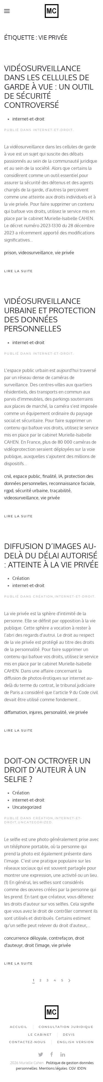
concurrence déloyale (25, 938)
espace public (26, 476)
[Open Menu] (7, 11)
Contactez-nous (27, 1042)
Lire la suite (18, 271)
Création (20, 578)
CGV (72, 1068)
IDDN (81, 1068)
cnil (7, 476)
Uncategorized (26, 807)
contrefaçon (61, 938)
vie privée (64, 252)
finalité (49, 476)
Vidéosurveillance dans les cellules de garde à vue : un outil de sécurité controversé (48, 86)
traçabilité (60, 490)
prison (10, 252)
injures (35, 712)
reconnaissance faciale (71, 483)
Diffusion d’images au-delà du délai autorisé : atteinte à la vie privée (51, 555)
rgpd (8, 490)
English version (75, 1042)
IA (60, 476)
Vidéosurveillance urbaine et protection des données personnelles (50, 314)
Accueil (18, 1027)
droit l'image (37, 945)
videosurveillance (35, 252)
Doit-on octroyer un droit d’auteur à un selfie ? (47, 770)
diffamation (15, 712)
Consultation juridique (66, 1027)
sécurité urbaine (31, 490)
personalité (55, 712)
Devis (69, 1035)
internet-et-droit (28, 119)
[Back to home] (52, 11)
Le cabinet (40, 1035)
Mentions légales (53, 1068)
